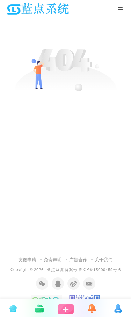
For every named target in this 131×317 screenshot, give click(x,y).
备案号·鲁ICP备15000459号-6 (93, 269)
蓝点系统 (55, 269)
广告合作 (78, 259)
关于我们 (104, 259)
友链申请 (27, 259)
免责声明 (53, 259)
